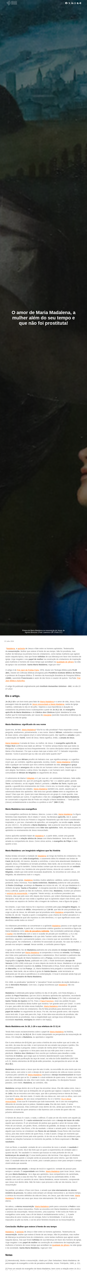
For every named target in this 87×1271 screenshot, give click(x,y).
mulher (10, 934)
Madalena (11, 648)
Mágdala (30, 778)
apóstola (21, 648)
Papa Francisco (47, 1001)
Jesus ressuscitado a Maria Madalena (48, 704)
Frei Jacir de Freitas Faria (28, 670)
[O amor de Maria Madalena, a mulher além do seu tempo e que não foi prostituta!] (80, 3)
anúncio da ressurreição (17, 893)
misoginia (47, 715)
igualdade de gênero (65, 662)
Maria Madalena (47, 702)
